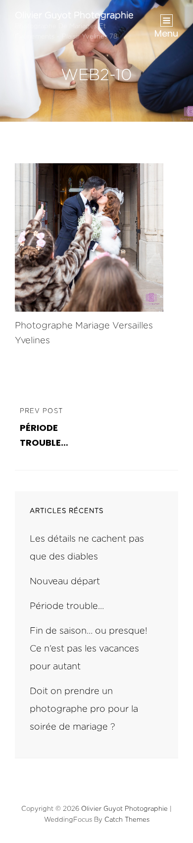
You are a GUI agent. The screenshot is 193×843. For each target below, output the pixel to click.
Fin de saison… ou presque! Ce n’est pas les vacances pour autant (88, 649)
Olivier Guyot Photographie (74, 15)
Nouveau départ (65, 581)
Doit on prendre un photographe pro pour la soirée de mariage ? (84, 709)
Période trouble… (67, 606)
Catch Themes (126, 820)
